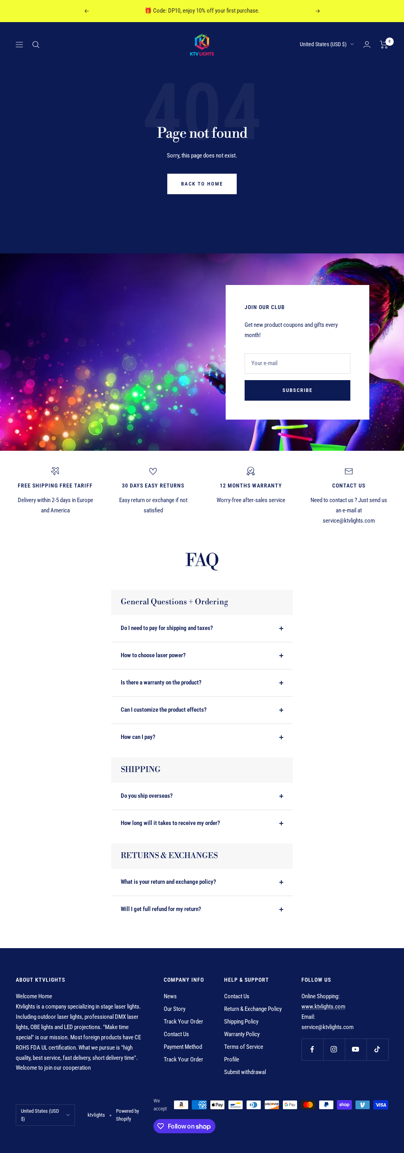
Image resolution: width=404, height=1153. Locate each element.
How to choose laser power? (153, 655)
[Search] (35, 44)
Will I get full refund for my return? (161, 909)
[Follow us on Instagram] (334, 1049)
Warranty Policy (242, 1034)
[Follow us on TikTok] (377, 1049)
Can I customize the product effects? (164, 709)
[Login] (366, 44)
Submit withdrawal (245, 1072)
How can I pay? (138, 737)
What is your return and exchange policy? (168, 881)
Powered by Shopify (127, 1115)
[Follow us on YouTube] (356, 1049)
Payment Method (183, 1046)
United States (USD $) (323, 44)
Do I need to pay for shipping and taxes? (167, 628)
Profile (231, 1059)
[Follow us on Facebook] (312, 1049)
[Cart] (384, 45)
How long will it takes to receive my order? (170, 823)
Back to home (202, 184)
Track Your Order (183, 1021)
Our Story (174, 1008)
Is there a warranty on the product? (161, 682)
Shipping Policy (241, 1021)
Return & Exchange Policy (253, 1008)
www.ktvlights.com (323, 1006)
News (170, 996)
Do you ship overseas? (147, 795)
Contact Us (176, 1034)
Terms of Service (243, 1046)
